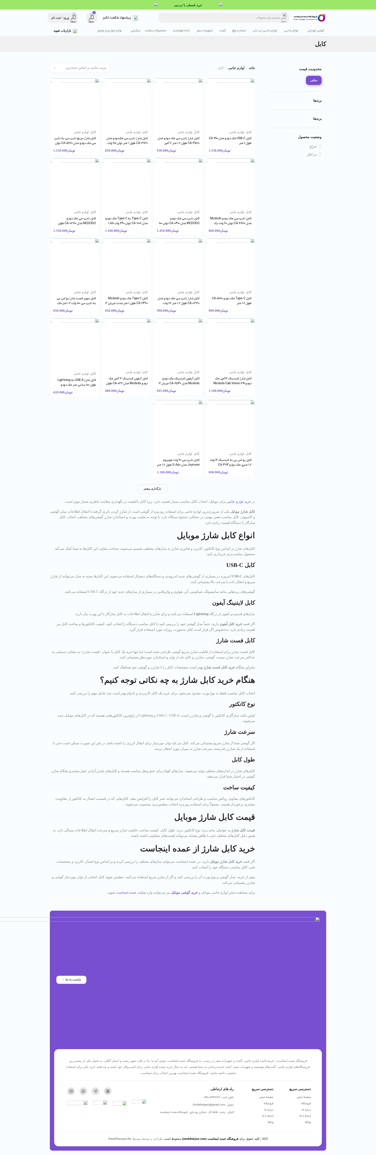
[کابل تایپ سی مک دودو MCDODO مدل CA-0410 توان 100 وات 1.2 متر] (178, 183)
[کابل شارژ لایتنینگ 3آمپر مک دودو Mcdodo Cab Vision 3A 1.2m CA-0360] (230, 343)
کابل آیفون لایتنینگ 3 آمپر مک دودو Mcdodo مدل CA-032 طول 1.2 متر (127, 383)
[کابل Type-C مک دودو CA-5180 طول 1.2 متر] (230, 263)
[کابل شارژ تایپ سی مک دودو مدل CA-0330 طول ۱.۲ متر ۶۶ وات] (178, 263)
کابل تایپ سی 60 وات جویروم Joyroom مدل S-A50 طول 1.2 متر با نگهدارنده (178, 465)
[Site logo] (310, 17)
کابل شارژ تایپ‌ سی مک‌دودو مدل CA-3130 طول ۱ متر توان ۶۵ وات (127, 140)
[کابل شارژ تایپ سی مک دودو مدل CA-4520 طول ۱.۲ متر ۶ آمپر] (178, 103)
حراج (313, 146)
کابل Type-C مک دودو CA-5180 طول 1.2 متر (231, 300)
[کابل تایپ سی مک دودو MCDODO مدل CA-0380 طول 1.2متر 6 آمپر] (74, 183)
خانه (252, 68)
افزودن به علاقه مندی (212, 85)
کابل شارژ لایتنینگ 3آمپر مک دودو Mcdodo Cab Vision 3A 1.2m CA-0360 (232, 383)
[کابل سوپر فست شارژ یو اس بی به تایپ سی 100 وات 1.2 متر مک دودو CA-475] (74, 263)
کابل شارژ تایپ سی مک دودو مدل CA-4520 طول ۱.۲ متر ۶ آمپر (179, 140)
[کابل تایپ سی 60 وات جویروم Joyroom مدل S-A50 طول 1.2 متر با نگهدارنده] (178, 424)
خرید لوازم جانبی (239, 501)
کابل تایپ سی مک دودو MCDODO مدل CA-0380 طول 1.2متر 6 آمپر (77, 223)
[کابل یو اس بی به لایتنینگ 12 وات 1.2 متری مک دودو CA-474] (230, 424)
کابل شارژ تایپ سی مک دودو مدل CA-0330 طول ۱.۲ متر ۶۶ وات (179, 300)
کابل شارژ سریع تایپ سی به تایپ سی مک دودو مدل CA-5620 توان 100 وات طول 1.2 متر (75, 143)
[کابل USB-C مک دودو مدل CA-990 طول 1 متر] (230, 103)
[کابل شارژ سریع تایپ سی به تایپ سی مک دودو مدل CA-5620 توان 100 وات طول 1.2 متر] (74, 103)
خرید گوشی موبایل (184, 892)
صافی (313, 80)
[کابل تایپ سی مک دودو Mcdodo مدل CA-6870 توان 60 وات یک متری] (230, 183)
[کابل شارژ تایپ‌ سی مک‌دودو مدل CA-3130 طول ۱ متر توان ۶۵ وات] (126, 103)
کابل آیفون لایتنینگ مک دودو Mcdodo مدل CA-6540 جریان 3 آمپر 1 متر (179, 383)
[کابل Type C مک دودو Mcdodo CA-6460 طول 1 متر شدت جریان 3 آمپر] (126, 263)
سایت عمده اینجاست (131, 892)
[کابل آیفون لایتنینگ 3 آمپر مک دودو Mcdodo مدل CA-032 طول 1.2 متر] (126, 343)
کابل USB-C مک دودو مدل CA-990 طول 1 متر (230, 140)
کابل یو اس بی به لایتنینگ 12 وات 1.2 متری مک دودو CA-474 (230, 462)
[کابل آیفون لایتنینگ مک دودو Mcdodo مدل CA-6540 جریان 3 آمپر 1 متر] (178, 343)
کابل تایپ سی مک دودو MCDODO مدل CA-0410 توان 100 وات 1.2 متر (179, 223)
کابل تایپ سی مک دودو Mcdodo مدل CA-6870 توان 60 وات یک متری (230, 223)
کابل (249, 132)
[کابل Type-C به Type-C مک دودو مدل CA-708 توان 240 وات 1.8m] (126, 183)
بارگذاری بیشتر (152, 488)
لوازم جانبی (236, 68)
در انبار (312, 154)
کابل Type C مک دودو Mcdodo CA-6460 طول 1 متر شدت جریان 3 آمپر (126, 303)
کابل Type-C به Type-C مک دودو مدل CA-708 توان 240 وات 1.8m (126, 220)
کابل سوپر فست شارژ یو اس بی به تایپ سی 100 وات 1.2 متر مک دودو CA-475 (76, 303)
